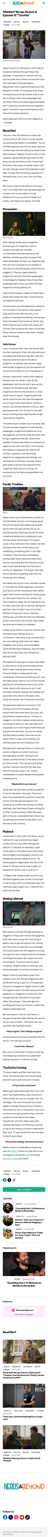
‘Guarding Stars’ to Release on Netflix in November (30, 1209)
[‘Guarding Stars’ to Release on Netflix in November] (8, 1208)
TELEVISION (35, 22)
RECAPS (26, 22)
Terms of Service (8, 1534)
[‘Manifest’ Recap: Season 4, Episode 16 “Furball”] (24, 1437)
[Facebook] (5, 1517)
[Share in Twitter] (9, 1180)
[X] (10, 1517)
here (27, 1155)
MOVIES (19, 1204)
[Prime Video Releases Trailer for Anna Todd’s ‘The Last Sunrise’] (8, 1233)
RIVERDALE (16, 1366)
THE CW (37, 1366)
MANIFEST (7, 22)
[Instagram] (16, 1517)
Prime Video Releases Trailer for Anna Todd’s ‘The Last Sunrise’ (29, 1235)
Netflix (13, 1151)
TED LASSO (18, 1411)
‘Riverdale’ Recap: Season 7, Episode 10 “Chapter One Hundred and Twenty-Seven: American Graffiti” (23, 1375)
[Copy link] (14, 1180)
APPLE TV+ (20, 1216)
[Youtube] (22, 1517)
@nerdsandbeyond (24, 1310)
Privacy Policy (37, 1532)
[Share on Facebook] (4, 1180)
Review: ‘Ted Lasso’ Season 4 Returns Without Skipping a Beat (29, 1222)
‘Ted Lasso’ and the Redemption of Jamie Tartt (22, 1418)
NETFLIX (17, 22)
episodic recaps (10, 1158)
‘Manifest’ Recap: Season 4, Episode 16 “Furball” (21, 1459)
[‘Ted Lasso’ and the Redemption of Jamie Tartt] (24, 1396)
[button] (4, 3)
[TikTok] (27, 1517)
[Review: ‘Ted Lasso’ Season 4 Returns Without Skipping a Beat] (8, 1220)
